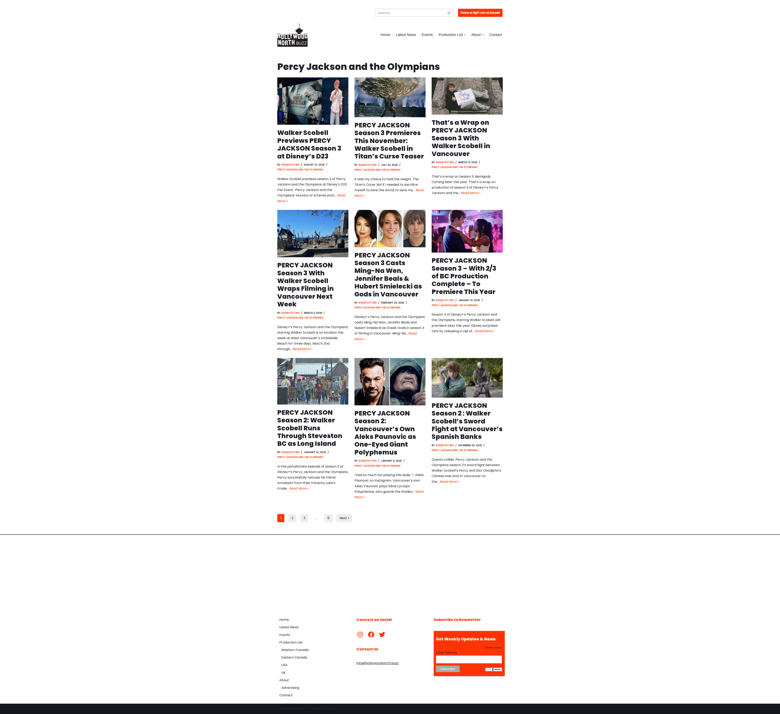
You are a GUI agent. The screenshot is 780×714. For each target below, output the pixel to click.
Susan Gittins (290, 164)
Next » (344, 518)
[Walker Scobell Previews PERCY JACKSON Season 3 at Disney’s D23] (312, 101)
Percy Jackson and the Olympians (300, 169)
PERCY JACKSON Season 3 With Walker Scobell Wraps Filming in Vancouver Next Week (305, 284)
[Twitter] (382, 634)
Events (427, 35)
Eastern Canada (294, 657)
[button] (465, 35)
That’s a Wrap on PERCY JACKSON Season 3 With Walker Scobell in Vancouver (461, 138)
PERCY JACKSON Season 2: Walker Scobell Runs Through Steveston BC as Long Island (309, 428)
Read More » (470, 193)
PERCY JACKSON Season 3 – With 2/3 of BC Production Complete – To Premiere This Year (464, 276)
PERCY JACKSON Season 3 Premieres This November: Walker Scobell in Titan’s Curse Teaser (389, 140)
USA (284, 665)
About (284, 680)
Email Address (447, 652)
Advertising (290, 687)
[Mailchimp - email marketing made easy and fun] (493, 670)
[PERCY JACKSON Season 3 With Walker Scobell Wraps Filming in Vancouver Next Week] (312, 233)
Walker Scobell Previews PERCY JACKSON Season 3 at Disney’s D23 (309, 144)
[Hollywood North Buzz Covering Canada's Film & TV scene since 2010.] (292, 35)
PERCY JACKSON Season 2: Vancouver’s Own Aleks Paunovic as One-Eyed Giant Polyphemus (385, 433)
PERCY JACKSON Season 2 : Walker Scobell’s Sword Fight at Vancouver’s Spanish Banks (467, 421)
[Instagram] (360, 634)
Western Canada (295, 650)
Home (385, 35)
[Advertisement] (390, 573)
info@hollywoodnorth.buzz (377, 663)
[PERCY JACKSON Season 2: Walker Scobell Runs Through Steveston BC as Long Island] (312, 381)
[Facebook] (371, 634)
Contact (495, 35)
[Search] (449, 13)
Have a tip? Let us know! (480, 13)
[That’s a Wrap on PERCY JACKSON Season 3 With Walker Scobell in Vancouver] (467, 96)
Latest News (406, 35)
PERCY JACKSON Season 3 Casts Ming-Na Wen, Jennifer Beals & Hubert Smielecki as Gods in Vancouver (388, 275)
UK (283, 672)
